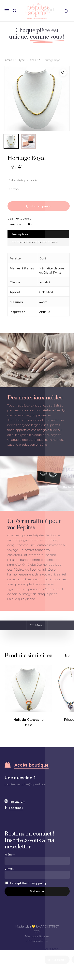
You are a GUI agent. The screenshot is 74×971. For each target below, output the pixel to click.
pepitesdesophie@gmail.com (26, 784)
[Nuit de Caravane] (28, 688)
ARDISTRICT (49, 926)
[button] (7, 11)
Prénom (10, 854)
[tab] (38, 234)
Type (22, 59)
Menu (39, 625)
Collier (33, 59)
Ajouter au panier (38, 206)
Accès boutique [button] (31, 765)
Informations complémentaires (33, 242)
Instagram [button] (17, 801)
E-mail (9, 868)
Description (19, 234)
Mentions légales (37, 936)
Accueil (9, 59)
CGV (37, 931)
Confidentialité (37, 941)
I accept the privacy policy (27, 883)
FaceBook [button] (16, 808)
